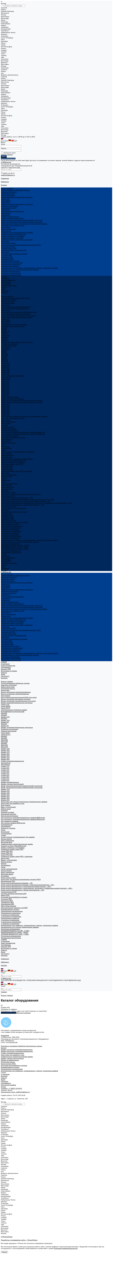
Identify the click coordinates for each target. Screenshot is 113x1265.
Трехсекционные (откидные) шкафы (14, 324)
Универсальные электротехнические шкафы (17, 232)
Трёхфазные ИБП (7, 259)
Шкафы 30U (5, 369)
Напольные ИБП (7, 257)
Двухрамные (5, 215)
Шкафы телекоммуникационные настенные (17, 197)
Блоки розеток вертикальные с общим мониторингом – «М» (22, 505)
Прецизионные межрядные (11, 264)
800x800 (4, 358)
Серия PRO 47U (7, 468)
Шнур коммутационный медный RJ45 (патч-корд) (19, 312)
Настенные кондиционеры (10, 271)
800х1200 (4, 361)
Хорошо (4, 1252)
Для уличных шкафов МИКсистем (13, 437)
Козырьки (4, 425)
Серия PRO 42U (7, 466)
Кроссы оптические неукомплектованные (16, 307)
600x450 (4, 328)
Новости (4, 565)
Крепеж (3, 478)
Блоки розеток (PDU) (8, 243)
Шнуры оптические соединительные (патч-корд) (18, 315)
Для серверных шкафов (9, 436)
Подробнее (5, 1035)
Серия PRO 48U (7, 469)
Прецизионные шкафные (10, 266)
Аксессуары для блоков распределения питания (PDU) (21, 245)
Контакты (4, 570)
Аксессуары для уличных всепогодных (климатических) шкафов (24, 224)
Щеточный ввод (6, 457)
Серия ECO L (6, 349)
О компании (5, 556)
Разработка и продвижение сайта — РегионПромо (19, 1240)
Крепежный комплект (8, 429)
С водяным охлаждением (10, 529)
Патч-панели (5, 310)
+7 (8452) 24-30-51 (11, 1088)
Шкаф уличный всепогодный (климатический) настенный (21, 220)
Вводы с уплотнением (9, 475)
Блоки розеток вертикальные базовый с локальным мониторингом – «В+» (27, 499)
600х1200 (4, 356)
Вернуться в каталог (23, 1013)
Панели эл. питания (8, 443)
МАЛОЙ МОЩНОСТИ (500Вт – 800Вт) (14, 547)
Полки (3, 445)
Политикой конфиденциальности (66, 1248)
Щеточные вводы (7, 489)
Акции (3, 566)
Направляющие (6, 439)
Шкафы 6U (5, 337)
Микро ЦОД (5, 252)
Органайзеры (6, 441)
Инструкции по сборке (9, 285)
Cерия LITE (5, 199)
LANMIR (4, 554)
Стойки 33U (5, 386)
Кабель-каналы (6, 476)
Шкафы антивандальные (10, 217)
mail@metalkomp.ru (8, 175)
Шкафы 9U (5, 340)
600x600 (4, 330)
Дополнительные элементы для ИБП (14, 522)
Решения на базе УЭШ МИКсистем (13, 234)
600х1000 (4, 354)
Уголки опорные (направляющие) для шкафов (18, 452)
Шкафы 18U (5, 363)
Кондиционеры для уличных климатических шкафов (20, 270)
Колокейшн (5, 490)
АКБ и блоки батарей (8, 521)
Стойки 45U (5, 392)
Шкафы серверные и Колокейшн (12, 236)
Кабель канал (6, 231)
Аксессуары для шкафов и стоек (12, 225)
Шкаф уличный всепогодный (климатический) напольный (21, 222)
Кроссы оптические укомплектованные (15, 308)
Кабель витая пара (8, 194)
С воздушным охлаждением (11, 531)
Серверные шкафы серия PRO (12, 238)
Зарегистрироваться (8, 159)
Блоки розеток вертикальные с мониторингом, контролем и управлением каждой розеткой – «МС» (36, 503)
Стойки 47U (5, 393)
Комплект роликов (7, 427)
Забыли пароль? (7, 154)
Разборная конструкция (9, 206)
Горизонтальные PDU (8, 248)
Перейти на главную (8, 1013)
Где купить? (5, 568)
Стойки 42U (5, 390)
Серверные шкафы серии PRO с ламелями (16, 239)
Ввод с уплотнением (8, 229)
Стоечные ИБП (6, 255)
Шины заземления (7, 487)
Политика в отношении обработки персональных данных (21, 1046)
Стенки (3, 450)
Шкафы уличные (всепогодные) (12, 218)
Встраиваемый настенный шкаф (12, 326)
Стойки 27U (5, 384)
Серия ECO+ (5, 209)
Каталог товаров (7, 296)
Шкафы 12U (5, 331)
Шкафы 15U (5, 335)
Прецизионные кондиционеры (12, 262)
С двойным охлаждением (10, 538)
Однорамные (5, 213)
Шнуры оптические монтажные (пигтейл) (15, 314)
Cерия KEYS (5, 202)
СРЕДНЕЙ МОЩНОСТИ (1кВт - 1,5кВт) (15, 549)
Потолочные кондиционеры (11, 273)
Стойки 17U (5, 381)
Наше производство (8, 280)
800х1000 (4, 360)
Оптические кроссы (8, 195)
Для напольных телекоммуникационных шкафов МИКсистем (23, 432)
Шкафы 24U (5, 365)
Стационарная (6, 448)
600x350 (4, 338)
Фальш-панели (6, 453)
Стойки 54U (5, 395)
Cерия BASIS (5, 201)
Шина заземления (7, 455)
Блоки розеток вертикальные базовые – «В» (17, 498)
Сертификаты (6, 282)
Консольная (5, 446)
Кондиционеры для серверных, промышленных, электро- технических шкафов (29, 268)
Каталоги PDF (6, 284)
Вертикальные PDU (8, 247)
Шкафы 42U (5, 372)
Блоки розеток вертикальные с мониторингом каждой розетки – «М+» (26, 501)
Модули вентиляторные (9, 430)
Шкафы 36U (5, 370)
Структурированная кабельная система (15, 190)
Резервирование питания (10, 261)
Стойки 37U (5, 388)
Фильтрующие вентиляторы (11, 275)
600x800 (4, 353)
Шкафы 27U (5, 367)
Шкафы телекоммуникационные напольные (17, 204)
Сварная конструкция (8, 208)
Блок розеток (5, 227)
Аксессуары (5, 241)
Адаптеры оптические (9, 192)
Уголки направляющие (9, 483)
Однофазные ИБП (7, 519)
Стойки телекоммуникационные (12, 211)
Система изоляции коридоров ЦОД (13, 250)
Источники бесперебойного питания (14, 254)
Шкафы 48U (5, 374)
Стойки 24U (5, 383)
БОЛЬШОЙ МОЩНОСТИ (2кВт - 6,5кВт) (15, 545)
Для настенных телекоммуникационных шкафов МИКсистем (23, 434)
